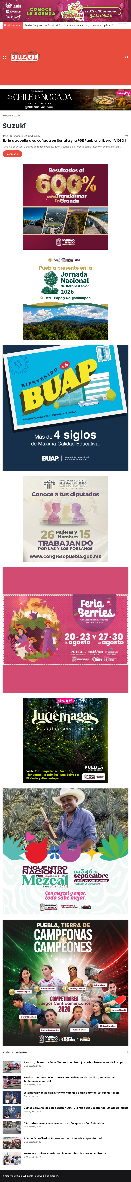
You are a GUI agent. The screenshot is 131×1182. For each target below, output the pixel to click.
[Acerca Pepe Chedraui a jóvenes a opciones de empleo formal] (12, 1143)
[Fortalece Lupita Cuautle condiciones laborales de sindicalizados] (12, 1158)
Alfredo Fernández (14, 136)
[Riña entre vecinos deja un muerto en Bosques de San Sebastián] (12, 1127)
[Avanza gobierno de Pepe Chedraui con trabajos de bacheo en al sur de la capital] (12, 1067)
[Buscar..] (126, 58)
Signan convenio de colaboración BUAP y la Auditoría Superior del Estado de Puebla (76, 1108)
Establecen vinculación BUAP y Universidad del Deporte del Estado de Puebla (66, 25)
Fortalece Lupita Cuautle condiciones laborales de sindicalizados (65, 1153)
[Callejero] (25, 57)
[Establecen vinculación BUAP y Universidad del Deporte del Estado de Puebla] (12, 1097)
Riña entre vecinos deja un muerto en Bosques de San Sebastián (64, 1123)
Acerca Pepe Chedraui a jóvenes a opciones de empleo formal (63, 1138)
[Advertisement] (81, 54)
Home (8, 115)
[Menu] (4, 58)
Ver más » (12, 153)
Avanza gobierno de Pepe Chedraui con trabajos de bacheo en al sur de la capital (75, 1062)
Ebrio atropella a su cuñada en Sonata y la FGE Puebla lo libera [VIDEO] (64, 140)
